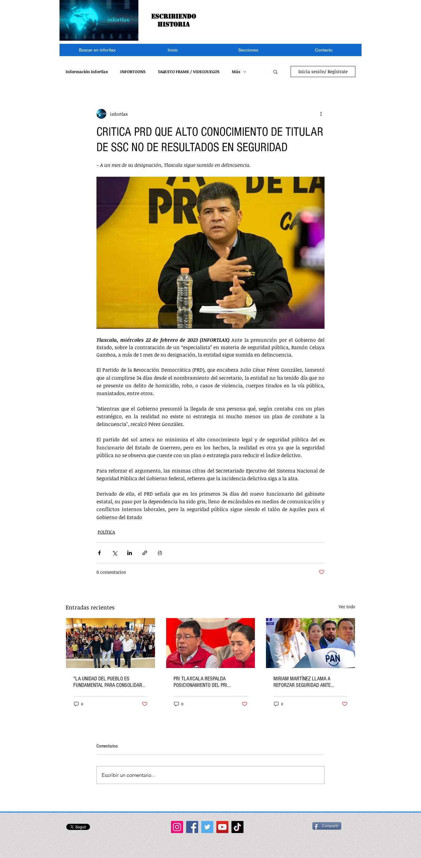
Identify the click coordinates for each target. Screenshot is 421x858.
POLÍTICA (106, 532)
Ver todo (347, 606)
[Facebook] (192, 827)
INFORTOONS (132, 71)
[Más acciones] (321, 114)
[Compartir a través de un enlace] (145, 553)
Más (236, 71)
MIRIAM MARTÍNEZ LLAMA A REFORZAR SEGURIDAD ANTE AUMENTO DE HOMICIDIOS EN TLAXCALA (302, 681)
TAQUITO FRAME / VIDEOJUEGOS (188, 71)
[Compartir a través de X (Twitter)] (114, 553)
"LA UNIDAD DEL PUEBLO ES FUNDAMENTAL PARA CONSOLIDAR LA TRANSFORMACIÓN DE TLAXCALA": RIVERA (107, 681)
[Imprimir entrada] (160, 553)
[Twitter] (207, 827)
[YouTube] (222, 827)
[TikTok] (237, 827)
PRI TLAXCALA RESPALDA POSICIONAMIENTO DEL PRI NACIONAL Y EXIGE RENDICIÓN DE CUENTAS (207, 681)
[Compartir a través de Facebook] (99, 553)
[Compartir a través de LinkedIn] (130, 553)
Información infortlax (87, 71)
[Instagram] (177, 827)
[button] (248, 50)
